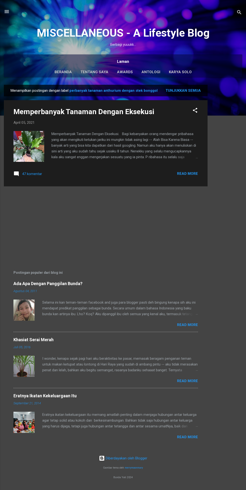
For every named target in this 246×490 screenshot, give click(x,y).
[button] (195, 111)
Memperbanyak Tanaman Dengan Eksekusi (83, 111)
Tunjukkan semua (183, 90)
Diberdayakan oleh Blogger (126, 458)
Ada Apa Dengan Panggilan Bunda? (47, 283)
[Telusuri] (239, 13)
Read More (187, 173)
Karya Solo (180, 72)
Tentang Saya (94, 72)
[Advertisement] (226, 157)
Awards (125, 72)
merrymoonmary (134, 467)
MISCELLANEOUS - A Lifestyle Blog (123, 32)
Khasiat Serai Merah (33, 339)
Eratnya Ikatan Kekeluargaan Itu (45, 395)
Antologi (150, 72)
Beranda (63, 72)
